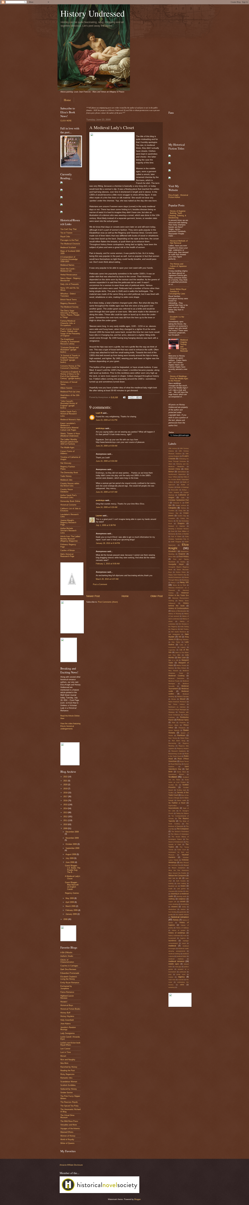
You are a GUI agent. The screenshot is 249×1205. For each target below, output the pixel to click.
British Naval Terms (68, 299)
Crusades (171, 518)
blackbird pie (172, 886)
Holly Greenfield (67, 1020)
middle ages (173, 964)
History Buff (65, 1013)
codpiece (182, 899)
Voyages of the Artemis (70, 1128)
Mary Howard (173, 670)
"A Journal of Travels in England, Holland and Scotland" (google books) (70, 358)
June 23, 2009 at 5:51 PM (106, 420)
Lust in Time (65, 1052)
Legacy (183, 647)
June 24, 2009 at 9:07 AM (106, 492)
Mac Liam (182, 657)
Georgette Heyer (176, 564)
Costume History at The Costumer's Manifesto (70, 367)
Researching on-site (175, 753)
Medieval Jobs (66, 480)
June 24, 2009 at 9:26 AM (106, 507)
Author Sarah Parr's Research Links (68, 496)
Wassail (186, 865)
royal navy (171, 979)
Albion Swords (66, 388)
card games (181, 888)
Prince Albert (173, 725)
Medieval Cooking (176, 676)
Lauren (99, 515)
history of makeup (182, 928)
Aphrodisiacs (182, 471)
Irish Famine (184, 629)
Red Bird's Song (178, 740)
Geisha (182, 562)
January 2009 (71, 914)
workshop (171, 987)
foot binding (172, 912)
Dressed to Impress (176, 526)
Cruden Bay (182, 516)
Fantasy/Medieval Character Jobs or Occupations (67, 323)
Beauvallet (174, 490)
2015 (65, 804)
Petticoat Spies (183, 720)
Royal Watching (176, 764)
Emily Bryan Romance (69, 983)
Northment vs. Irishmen (177, 707)
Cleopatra (172, 508)
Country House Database (66, 490)
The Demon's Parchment (180, 831)
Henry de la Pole (179, 585)
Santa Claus (181, 772)
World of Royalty (67, 1139)
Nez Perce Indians (176, 704)
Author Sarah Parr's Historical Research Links (68, 413)
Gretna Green (181, 572)
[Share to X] (134, 397)
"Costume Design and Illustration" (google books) (69, 349)
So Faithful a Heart (176, 803)
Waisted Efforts (66, 1132)
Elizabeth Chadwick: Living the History (68, 978)
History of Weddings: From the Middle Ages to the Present (178, 378)
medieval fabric (181, 956)
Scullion (171, 792)
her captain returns (182, 914)
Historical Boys (66, 1005)
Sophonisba (172, 805)
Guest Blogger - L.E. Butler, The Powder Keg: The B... (72, 868)
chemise (180, 891)
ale (180, 878)
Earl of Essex (176, 536)
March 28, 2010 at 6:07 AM (107, 579)
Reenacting (172, 743)
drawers (174, 907)
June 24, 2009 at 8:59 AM (106, 446)
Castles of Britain (67, 550)
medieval (172, 946)
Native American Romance (177, 701)
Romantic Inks (66, 1078)
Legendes (171, 650)
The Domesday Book (69, 472)
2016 (65, 800)
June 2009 (70, 862)
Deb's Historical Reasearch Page (67, 555)
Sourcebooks (173, 808)
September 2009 (72, 848)
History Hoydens (67, 1016)
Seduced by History (68, 1089)
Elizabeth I (172, 551)
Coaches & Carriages (69, 966)
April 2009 (70, 902)
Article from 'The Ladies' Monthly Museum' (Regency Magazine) (70, 538)
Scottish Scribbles (68, 1085)
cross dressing (173, 904)
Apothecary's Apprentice (177, 474)
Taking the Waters (182, 813)
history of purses (178, 930)
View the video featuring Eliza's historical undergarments (70, 726)
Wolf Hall (171, 878)
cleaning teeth (181, 896)
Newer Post (93, 596)
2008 (65, 919)
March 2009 (71, 906)
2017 (65, 796)
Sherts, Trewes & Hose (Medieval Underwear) (70, 434)
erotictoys (100, 428)
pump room (181, 974)
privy (169, 974)
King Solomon (184, 639)
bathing (170, 883)
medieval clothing (174, 953)
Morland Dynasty (183, 696)
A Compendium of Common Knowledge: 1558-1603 (69, 259)
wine (182, 985)
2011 (65, 820)
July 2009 (70, 858)
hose (184, 935)
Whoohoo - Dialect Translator (68, 295)
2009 (65, 828)
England (182, 554)
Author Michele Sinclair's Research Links (68, 530)
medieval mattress (175, 959)
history (176, 920)
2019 (65, 789)
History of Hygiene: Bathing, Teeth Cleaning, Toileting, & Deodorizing (177, 214)
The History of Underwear (180, 834)
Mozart (63, 1056)
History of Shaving (174, 613)
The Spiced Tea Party (69, 1106)
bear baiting (181, 883)
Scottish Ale (172, 785)
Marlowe (171, 668)
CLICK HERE (66, 121)
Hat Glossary (65, 463)
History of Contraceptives (178, 608)
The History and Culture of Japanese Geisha (177, 266)
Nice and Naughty (67, 1059)
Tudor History (66, 476)
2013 (65, 812)
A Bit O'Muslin (66, 952)
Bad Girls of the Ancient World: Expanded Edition (178, 479)
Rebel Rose (184, 738)
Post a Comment (100, 584)
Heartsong (185, 580)
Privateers (182, 727)
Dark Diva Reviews (68, 969)
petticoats (183, 972)
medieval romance (176, 961)
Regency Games (72, 893)
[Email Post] (124, 397)
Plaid (173, 722)
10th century (172, 448)
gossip (170, 914)
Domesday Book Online (70, 501)
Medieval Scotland (68, 247)
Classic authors (181, 505)
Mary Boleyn (181, 668)
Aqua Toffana (173, 477)
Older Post (156, 596)
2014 (65, 808)
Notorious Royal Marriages (177, 709)
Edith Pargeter (176, 541)
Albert (170, 464)
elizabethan (172, 909)
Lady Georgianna (67, 1033)
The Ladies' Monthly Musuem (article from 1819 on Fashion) (69, 441)
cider (187, 891)
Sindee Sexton (66, 1092)
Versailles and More (68, 1125)
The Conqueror (183, 829)
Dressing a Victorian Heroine (178, 528)
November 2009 (72, 838)
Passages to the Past (69, 240)
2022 (65, 777)
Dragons (181, 523)
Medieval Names (67, 265)
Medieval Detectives (176, 678)
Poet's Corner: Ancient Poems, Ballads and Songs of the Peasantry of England (70, 332)
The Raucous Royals (69, 1102)
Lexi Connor (65, 1049)
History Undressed (92, 13)
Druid (173, 531)
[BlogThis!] (132, 397)
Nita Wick (64, 1063)
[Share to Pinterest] (140, 397)
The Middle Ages (67, 447)
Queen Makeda (173, 730)
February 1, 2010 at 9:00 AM (108, 564)
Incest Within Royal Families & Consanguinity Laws (177, 291)
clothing (171, 899)
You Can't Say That (68, 229)
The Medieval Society (69, 307)
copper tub (172, 901)
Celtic (183, 497)
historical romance (180, 917)
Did (177, 521)
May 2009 (70, 898)
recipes (170, 977)
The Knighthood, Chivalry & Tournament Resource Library (69, 341)
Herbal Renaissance (68, 275)
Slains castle (181, 800)
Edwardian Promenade (69, 973)
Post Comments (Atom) (108, 602)
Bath (177, 482)
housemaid (172, 938)
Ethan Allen (172, 556)
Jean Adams (65, 1024)
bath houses (181, 881)
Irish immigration (174, 634)
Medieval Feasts (174, 681)
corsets (182, 901)
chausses (171, 891)
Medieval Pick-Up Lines (70, 392)
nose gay (178, 966)
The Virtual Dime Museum (67, 1116)
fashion (183, 909)
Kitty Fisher (176, 642)
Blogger (137, 1199)
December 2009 (72, 832)
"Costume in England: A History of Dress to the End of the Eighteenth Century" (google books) (70, 375)
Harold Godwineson (175, 577)
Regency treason (183, 748)
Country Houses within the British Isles (69, 484)
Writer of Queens (67, 1143)
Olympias (171, 712)
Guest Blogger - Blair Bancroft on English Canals (72, 885)
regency (181, 977)
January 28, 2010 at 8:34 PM (108, 543)
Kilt (180, 637)
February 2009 (72, 910)
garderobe (182, 912)
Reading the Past (67, 1070)
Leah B (99, 413)
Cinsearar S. (177, 503)
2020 (65, 784)
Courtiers (171, 510)
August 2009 (71, 854)
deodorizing (185, 904)
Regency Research (68, 303)
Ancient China (174, 469)
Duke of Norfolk (183, 534)
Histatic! (63, 1002)
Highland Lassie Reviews (67, 997)
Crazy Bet (182, 510)
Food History (184, 556)
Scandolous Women (176, 774)
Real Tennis (172, 738)
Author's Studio (66, 956)
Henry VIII (184, 582)
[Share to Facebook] (137, 397)
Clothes (183, 508)
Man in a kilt (173, 660)
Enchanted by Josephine (66, 987)
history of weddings (176, 933)
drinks (184, 907)
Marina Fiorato (181, 665)
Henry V (174, 582)
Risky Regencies (67, 1074)
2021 (65, 781)
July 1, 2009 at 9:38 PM (106, 525)
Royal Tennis (184, 761)
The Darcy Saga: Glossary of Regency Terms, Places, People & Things (69, 314)
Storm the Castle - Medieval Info (68, 270)
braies (183, 886)
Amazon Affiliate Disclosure (71, 1165)
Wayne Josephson (178, 868)
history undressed (174, 935)
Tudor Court (181, 849)
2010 (65, 824)
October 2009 (71, 844)
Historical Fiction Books (70, 1009)
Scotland (172, 777)
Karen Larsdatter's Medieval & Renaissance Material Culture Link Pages (69, 426)
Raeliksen (181, 735)
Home (67, 100)
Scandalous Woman (68, 1082)
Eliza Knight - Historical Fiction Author (178, 196)
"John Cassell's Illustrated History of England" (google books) (68, 404)
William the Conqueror (177, 875)
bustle (170, 888)
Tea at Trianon (66, 233)
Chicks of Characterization (67, 961)
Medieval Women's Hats (70, 420)
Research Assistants (178, 751)
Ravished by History (68, 1067)
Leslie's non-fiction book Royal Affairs (70, 1044)
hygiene (183, 938)
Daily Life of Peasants (69, 284)
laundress (172, 940)
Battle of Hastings (183, 487)
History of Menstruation (178, 611)
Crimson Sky (173, 513)
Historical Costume (68, 505)
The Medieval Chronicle (70, 244)
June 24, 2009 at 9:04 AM (106, 461)
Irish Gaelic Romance (178, 632)
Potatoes (183, 722)
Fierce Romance (67, 992)
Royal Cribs (65, 236)
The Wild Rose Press (69, 1121)
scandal (181, 979)
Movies (173, 699)
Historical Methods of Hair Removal (179, 242)
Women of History (67, 1136)
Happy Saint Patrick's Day (177, 575)
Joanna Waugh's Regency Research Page (68, 522)
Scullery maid (181, 790)
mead (184, 943)
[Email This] (129, 397)
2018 (65, 793)
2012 (65, 816)
